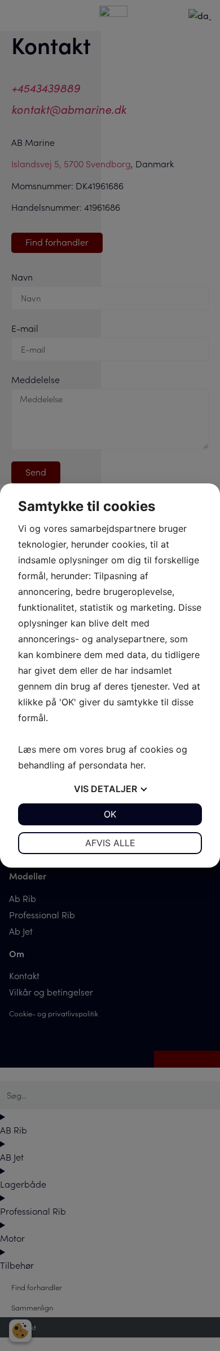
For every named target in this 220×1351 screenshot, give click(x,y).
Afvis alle (110, 842)
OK (110, 814)
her (136, 765)
